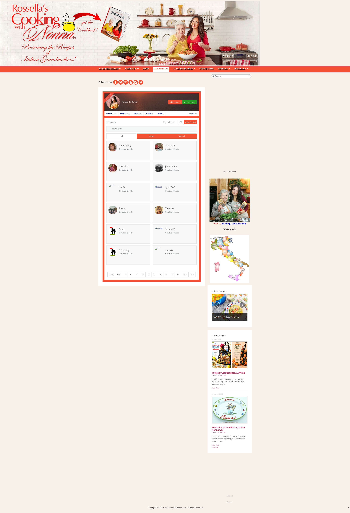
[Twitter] (120, 82)
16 (166, 274)
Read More (215, 388)
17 (172, 274)
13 (148, 274)
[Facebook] (115, 82)
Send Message (190, 102)
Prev (119, 274)
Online (151, 136)
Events (161, 113)
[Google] (125, 82)
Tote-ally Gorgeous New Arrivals (228, 372)
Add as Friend (175, 102)
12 (143, 274)
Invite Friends (190, 122)
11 (137, 274)
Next (184, 274)
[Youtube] (130, 82)
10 (131, 274)
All (122, 136)
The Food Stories (218, 375)
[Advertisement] (228, 128)
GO (181, 122)
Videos (138, 113)
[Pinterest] (140, 82)
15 (160, 274)
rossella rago (130, 101)
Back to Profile (117, 129)
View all (215, 447)
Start (111, 274)
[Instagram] (135, 82)
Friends (111, 113)
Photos (125, 113)
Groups (150, 113)
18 (178, 274)
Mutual (182, 136)
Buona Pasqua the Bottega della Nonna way (228, 428)
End (192, 274)
